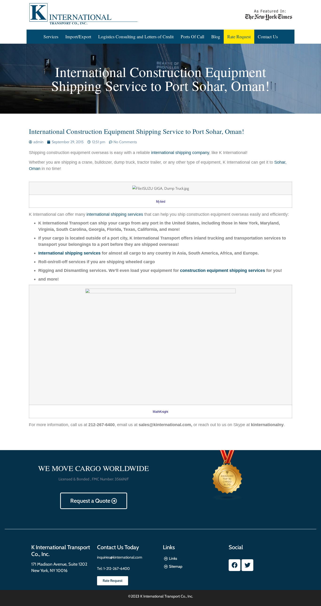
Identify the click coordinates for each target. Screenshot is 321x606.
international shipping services (114, 214)
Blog (215, 36)
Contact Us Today (118, 547)
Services (50, 36)
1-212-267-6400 (116, 568)
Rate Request (239, 36)
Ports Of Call (192, 36)
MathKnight (160, 411)
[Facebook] (234, 565)
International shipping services (69, 253)
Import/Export (78, 36)
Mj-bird (160, 201)
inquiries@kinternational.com (119, 557)
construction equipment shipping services (222, 270)
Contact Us (268, 36)
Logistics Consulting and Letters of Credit (136, 36)
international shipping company (180, 152)
